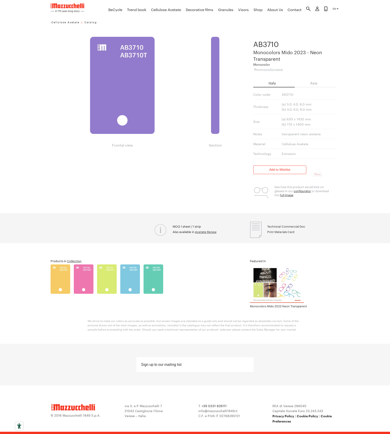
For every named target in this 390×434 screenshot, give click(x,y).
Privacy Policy (283, 416)
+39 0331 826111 (214, 406)
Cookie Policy (307, 416)
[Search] (308, 9)
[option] (62, 279)
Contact (295, 9)
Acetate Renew (205, 232)
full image (286, 195)
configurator (302, 191)
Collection (74, 261)
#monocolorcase (268, 69)
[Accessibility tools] (19, 426)
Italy (272, 83)
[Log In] (317, 9)
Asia (313, 83)
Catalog (90, 22)
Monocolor (261, 64)
